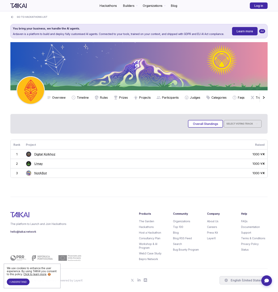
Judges (195, 97)
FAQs (244, 221)
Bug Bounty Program (186, 249)
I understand (18, 281)
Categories (219, 97)
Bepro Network (148, 259)
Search (177, 244)
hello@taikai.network (23, 231)
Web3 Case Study (150, 253)
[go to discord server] (146, 280)
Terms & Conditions (253, 238)
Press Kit (212, 232)
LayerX (211, 238)
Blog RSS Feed (182, 238)
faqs (241, 97)
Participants (170, 97)
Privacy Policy (250, 244)
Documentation (250, 226)
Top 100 (178, 226)
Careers (212, 226)
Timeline (83, 97)
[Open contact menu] (266, 280)
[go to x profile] (132, 280)
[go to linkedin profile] (139, 280)
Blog (174, 6)
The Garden (146, 221)
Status (245, 249)
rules (104, 97)
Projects (145, 97)
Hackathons (108, 6)
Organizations (152, 6)
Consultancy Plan (149, 238)
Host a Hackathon (150, 232)
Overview (59, 97)
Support (246, 232)
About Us (212, 221)
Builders (128, 6)
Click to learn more (34, 274)
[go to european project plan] (46, 258)
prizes (123, 97)
